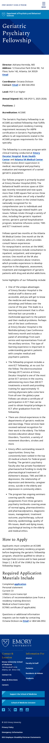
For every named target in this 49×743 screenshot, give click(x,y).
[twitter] (9, 710)
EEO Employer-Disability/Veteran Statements (21, 737)
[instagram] (21, 710)
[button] (23, 694)
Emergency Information (12, 732)
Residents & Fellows (34, 673)
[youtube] (27, 710)
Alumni (29, 658)
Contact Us (6, 675)
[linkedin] (15, 710)
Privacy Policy (8, 727)
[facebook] (3, 710)
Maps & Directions (10, 680)
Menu (44, 7)
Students (30, 678)
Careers (5, 685)
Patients (29, 668)
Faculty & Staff (32, 663)
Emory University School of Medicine (14, 5)
